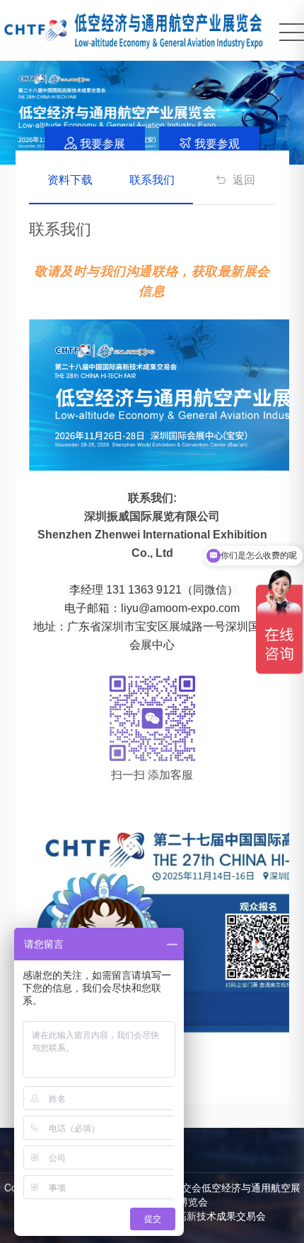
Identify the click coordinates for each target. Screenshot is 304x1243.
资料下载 (70, 179)
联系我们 (152, 179)
